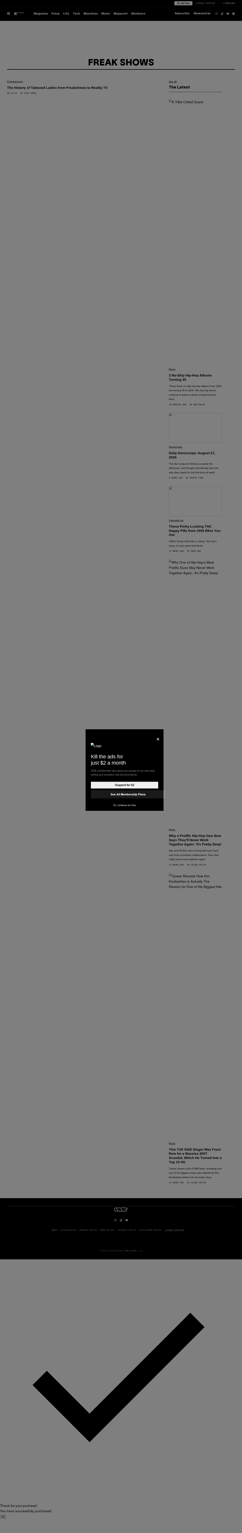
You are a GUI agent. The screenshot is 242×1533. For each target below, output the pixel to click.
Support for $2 (124, 785)
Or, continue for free (124, 805)
